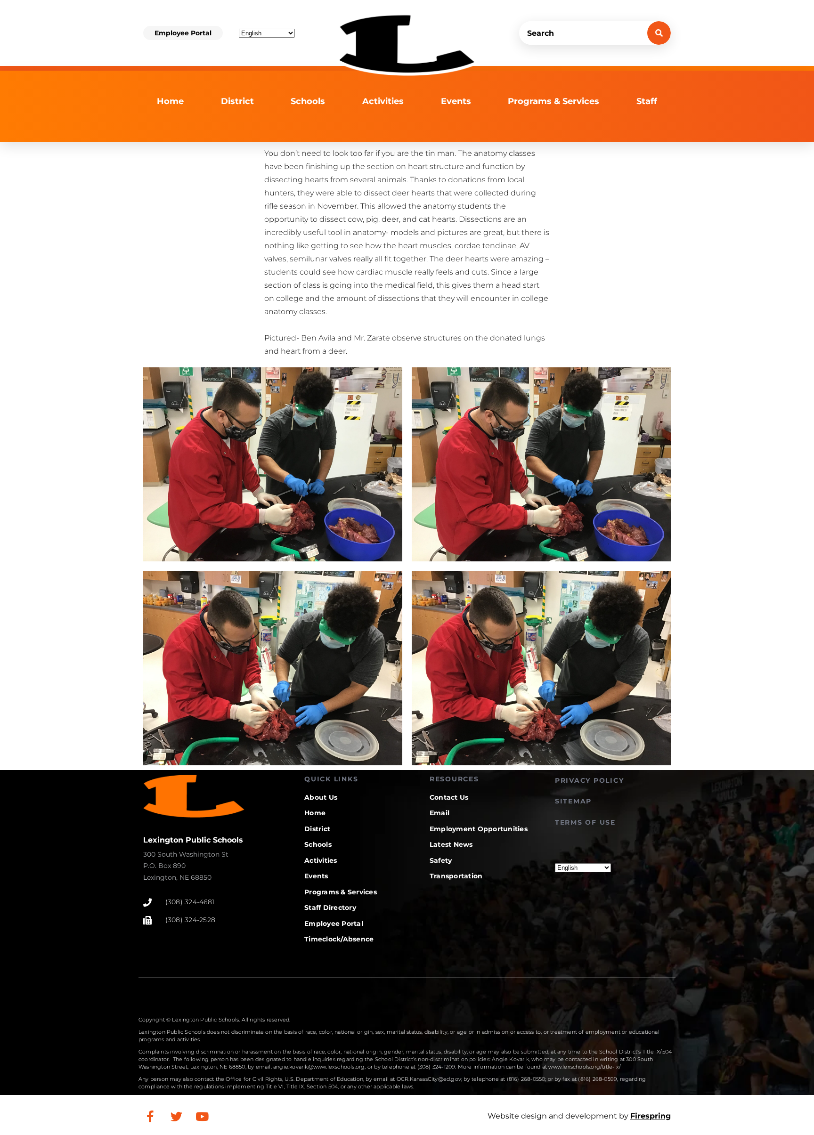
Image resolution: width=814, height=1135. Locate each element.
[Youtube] (202, 1116)
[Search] (659, 33)
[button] (183, 33)
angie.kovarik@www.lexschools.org (319, 1066)
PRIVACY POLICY (589, 780)
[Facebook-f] (150, 1116)
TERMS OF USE (585, 822)
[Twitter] (176, 1116)
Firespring (650, 1115)
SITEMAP (573, 801)
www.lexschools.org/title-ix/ (584, 1066)
